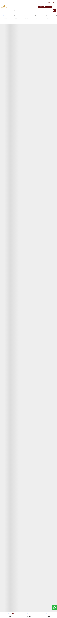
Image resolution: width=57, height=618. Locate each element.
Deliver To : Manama (45, 7)
